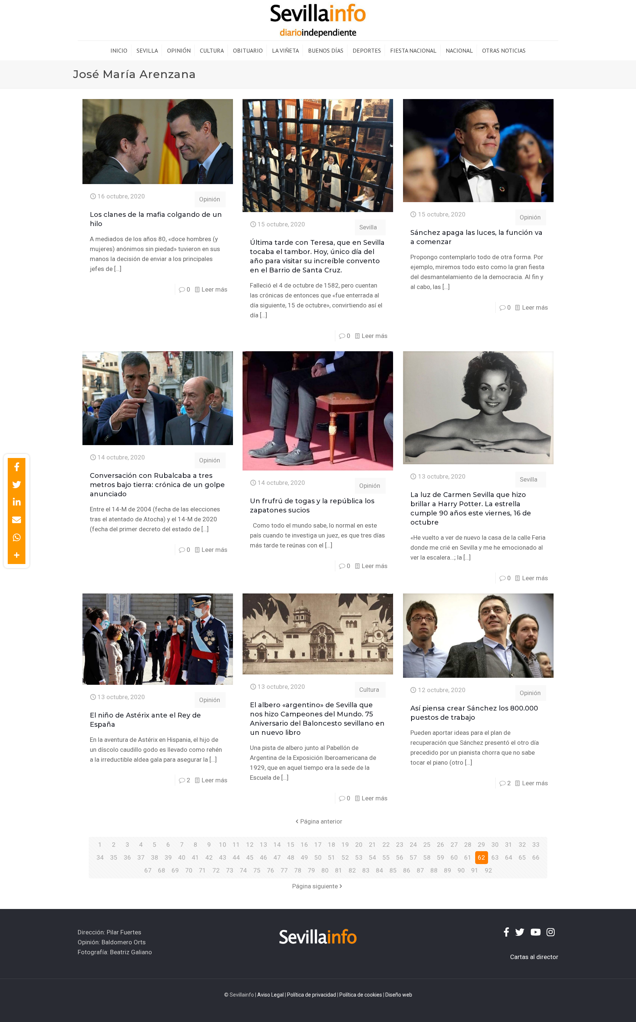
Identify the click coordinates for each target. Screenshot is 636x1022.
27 (454, 844)
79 (311, 870)
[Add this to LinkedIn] (16, 502)
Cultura (369, 689)
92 (488, 870)
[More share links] (16, 555)
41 (195, 857)
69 (175, 870)
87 (420, 870)
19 (345, 844)
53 (359, 857)
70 (188, 870)
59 (440, 857)
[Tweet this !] (16, 484)
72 (216, 870)
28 (467, 844)
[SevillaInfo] (318, 20)
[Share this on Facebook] (16, 467)
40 (182, 857)
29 (481, 844)
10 (222, 844)
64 (508, 857)
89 (447, 870)
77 (284, 870)
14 (277, 844)
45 (250, 857)
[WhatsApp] (16, 537)
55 (386, 857)
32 (522, 844)
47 (277, 857)
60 (454, 857)
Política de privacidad (311, 995)
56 (399, 857)
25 (427, 844)
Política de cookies (360, 995)
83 (366, 870)
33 (536, 844)
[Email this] (16, 520)
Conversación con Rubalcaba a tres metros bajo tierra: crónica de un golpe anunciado (157, 485)
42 (209, 857)
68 (161, 870)
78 (297, 870)
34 (100, 857)
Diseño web (398, 995)
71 (202, 870)
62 (481, 857)
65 (522, 857)
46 (263, 857)
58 (427, 857)
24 (413, 844)
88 (434, 870)
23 (399, 844)
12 (250, 844)
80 (325, 870)
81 (338, 870)
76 (270, 870)
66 (536, 857)
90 (461, 870)
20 (359, 844)
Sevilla (368, 227)
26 (440, 844)
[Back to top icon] (600, 1007)
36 (127, 857)
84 (379, 870)
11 (236, 844)
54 (372, 857)
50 (318, 857)
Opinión (209, 199)
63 (495, 857)
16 (304, 844)
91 (474, 870)
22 (386, 844)
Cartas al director (534, 957)
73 (229, 870)
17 (318, 844)
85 (393, 870)
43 (222, 857)
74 (243, 870)
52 (345, 857)
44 (236, 857)
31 (508, 844)
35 (113, 857)
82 (352, 870)
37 (141, 857)
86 (406, 870)
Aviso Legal (270, 995)
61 (467, 857)
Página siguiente (315, 886)
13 (263, 844)
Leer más (214, 289)
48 (290, 857)
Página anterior (321, 821)
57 (413, 857)
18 (331, 844)
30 (495, 844)
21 (372, 844)
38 (154, 857)
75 (257, 870)
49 (304, 857)
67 (148, 870)
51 (331, 857)
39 (168, 857)
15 (290, 844)
